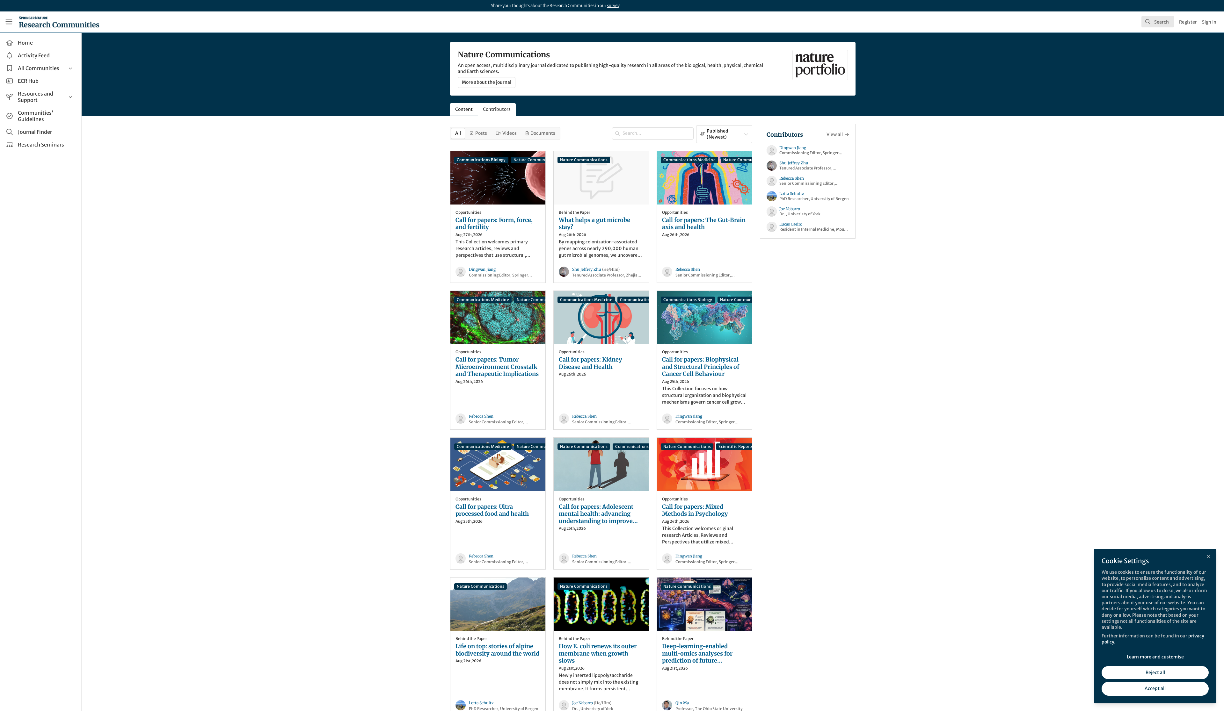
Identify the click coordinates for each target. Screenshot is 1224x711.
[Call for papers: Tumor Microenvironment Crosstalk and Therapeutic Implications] (497, 317)
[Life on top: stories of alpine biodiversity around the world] (497, 604)
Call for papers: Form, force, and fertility (494, 224)
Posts (481, 133)
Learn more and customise (1155, 657)
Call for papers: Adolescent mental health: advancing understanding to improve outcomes (596, 514)
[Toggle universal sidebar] (9, 22)
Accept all (1155, 688)
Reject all (1155, 672)
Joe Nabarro (591, 702)
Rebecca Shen (687, 269)
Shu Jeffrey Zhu (596, 269)
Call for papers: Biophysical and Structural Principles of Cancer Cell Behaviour (700, 366)
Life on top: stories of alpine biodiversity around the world (497, 650)
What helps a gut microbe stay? (594, 224)
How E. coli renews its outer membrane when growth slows (598, 653)
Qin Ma (682, 702)
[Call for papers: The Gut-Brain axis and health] (704, 178)
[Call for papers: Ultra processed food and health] (497, 464)
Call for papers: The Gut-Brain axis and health (704, 224)
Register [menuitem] (1188, 22)
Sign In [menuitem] (1209, 22)
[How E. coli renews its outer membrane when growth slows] (601, 604)
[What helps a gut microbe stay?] (601, 178)
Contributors (497, 109)
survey (613, 5)
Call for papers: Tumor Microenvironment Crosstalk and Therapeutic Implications (497, 366)
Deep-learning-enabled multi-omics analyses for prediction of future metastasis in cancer (697, 653)
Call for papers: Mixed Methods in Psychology (695, 510)
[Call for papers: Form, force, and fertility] (497, 178)
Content (464, 109)
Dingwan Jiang (482, 269)
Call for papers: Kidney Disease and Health (590, 363)
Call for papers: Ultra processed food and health (492, 510)
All (458, 133)
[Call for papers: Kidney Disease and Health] (601, 317)
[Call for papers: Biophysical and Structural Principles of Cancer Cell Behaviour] (704, 317)
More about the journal (486, 82)
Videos (509, 133)
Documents (542, 133)
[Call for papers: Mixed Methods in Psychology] (704, 464)
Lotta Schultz (481, 702)
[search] (1157, 21)
